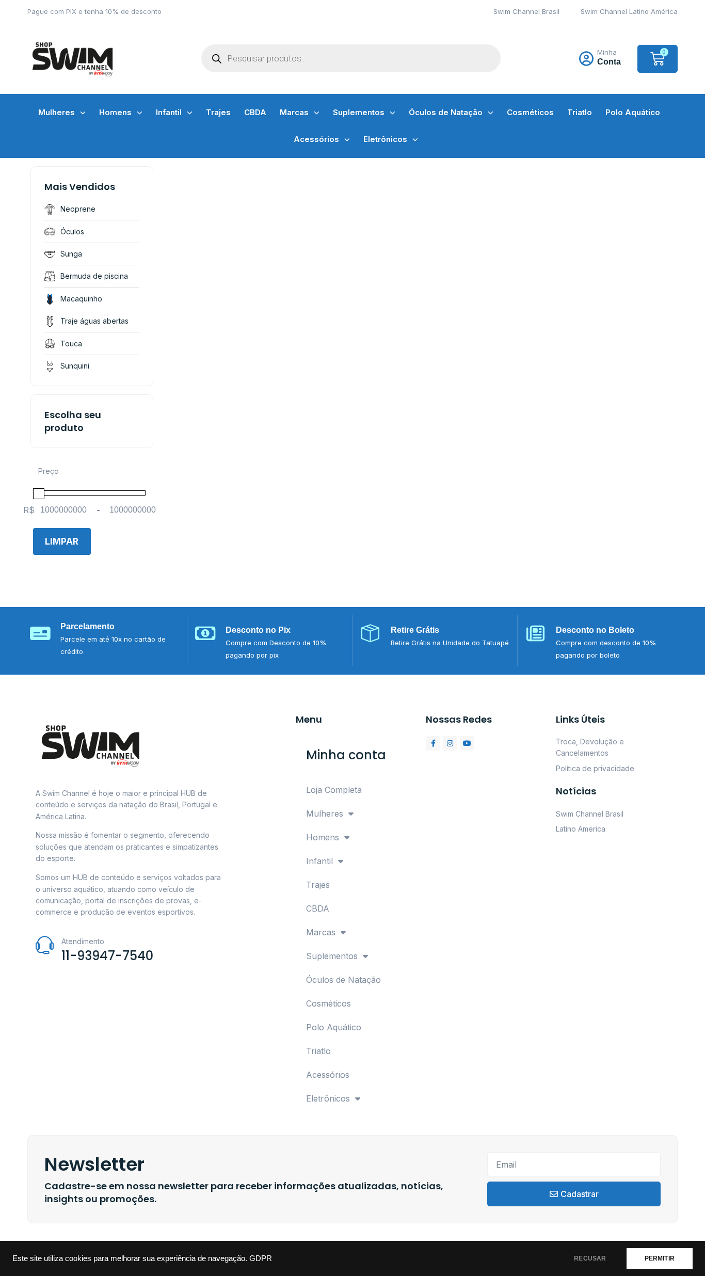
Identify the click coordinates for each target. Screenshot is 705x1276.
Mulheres (56, 112)
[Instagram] (450, 743)
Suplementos (358, 112)
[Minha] (586, 59)
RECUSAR (590, 1258)
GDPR (260, 1258)
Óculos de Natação (446, 112)
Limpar (61, 541)
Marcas (294, 112)
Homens (115, 112)
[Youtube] (467, 743)
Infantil (169, 112)
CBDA (255, 112)
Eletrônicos (385, 139)
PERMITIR (660, 1258)
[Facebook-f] (433, 743)
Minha (607, 52)
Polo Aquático (632, 112)
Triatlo (579, 112)
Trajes (218, 112)
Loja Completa (334, 790)
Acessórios (316, 139)
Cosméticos (530, 112)
